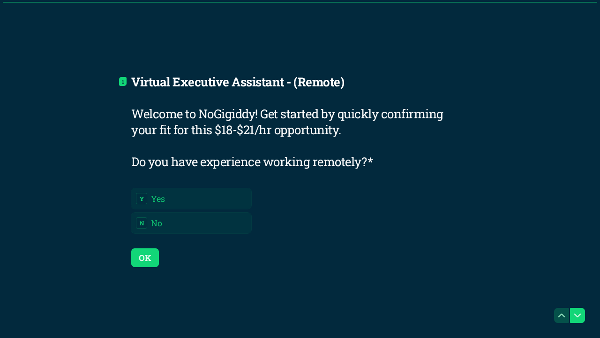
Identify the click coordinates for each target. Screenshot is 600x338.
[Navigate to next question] (577, 315)
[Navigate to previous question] (561, 315)
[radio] (191, 198)
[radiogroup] (191, 210)
